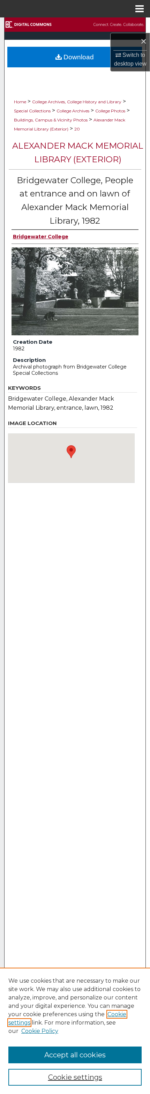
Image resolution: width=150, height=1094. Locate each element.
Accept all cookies (75, 1055)
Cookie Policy (39, 1031)
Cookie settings (75, 1077)
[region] (75, 1031)
